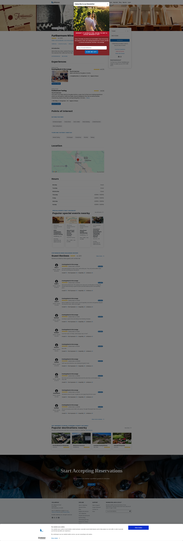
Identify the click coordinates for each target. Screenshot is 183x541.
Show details (54, 538)
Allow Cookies (138, 527)
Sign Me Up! (91, 52)
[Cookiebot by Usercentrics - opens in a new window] (42, 538)
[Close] (108, 4)
